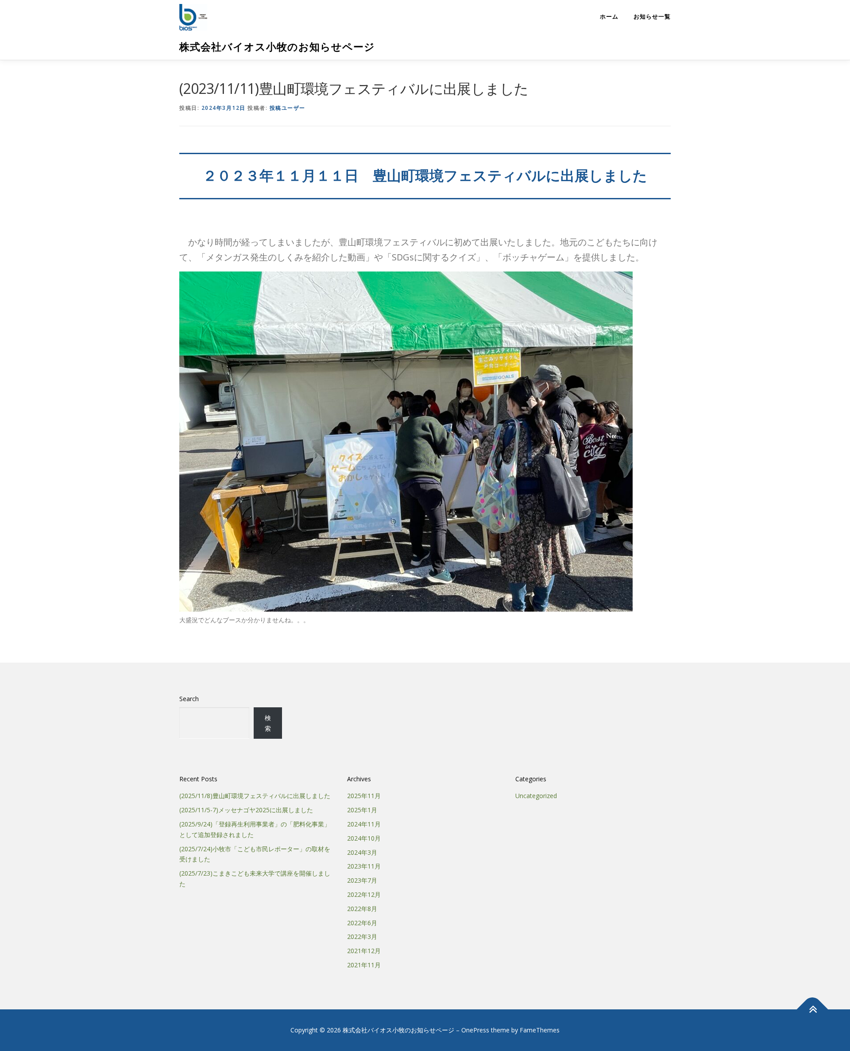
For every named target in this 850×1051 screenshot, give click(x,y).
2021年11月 (364, 965)
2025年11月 (364, 795)
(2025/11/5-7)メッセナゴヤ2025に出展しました (246, 810)
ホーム (609, 16)
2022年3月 (362, 936)
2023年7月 (362, 880)
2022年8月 (362, 908)
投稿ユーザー (287, 108)
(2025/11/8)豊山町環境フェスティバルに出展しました (254, 795)
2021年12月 (364, 950)
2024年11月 (364, 824)
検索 (268, 723)
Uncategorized (536, 795)
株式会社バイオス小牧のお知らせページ (277, 47)
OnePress (475, 1030)
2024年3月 (362, 852)
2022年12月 (364, 894)
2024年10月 (364, 838)
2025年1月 (362, 810)
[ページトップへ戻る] (812, 1009)
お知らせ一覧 (652, 16)
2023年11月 (364, 866)
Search (189, 698)
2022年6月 (362, 923)
